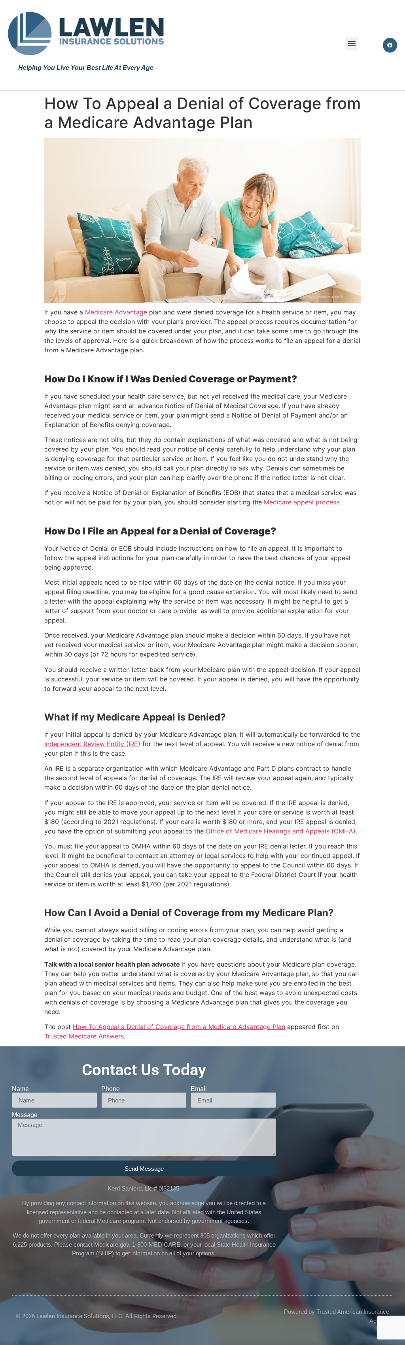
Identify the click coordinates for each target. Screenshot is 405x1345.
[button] (351, 43)
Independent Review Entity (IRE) (92, 744)
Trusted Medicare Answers (84, 1036)
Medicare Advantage (116, 312)
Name (20, 1089)
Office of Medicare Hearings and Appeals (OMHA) (281, 831)
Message (25, 1115)
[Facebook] (390, 45)
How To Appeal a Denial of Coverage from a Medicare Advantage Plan (179, 1027)
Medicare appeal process (301, 502)
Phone (110, 1089)
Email (199, 1089)
